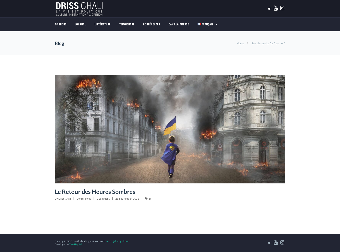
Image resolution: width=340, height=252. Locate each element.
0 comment (103, 198)
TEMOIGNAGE (126, 24)
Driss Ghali (64, 198)
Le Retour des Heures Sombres (95, 191)
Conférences (151, 24)
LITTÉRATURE (102, 24)
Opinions (61, 24)
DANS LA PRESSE (179, 24)
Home (240, 43)
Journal (80, 24)
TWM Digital (75, 244)
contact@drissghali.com (117, 241)
